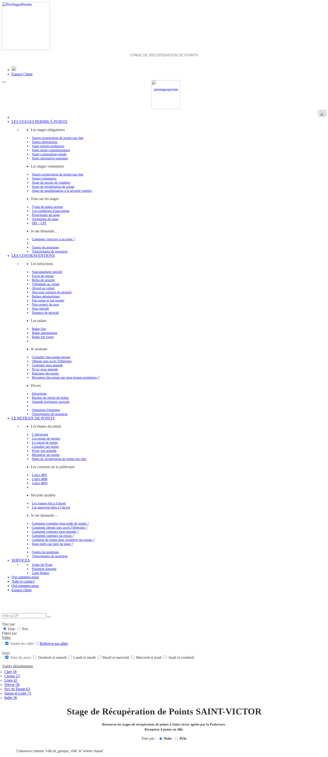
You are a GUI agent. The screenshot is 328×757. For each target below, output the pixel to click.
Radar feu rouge (43, 337)
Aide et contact (23, 581)
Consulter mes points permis (51, 357)
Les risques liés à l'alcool (49, 503)
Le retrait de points (45, 442)
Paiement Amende (44, 569)
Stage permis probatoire (48, 146)
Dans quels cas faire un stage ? (52, 544)
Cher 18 (10, 672)
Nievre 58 (11, 685)
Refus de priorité (43, 280)
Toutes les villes (22, 644)
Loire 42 (10, 680)
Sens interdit (40, 308)
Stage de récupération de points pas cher (59, 459)
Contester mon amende (47, 365)
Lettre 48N (39, 475)
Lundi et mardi (84, 657)
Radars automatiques (46, 296)
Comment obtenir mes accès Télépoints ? (59, 527)
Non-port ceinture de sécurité (52, 292)
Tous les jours (20, 657)
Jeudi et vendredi (180, 657)
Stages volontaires (44, 178)
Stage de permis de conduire (51, 182)
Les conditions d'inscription (50, 211)
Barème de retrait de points (50, 398)
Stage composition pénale (49, 154)
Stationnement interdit (47, 272)
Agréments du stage (45, 219)
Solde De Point (42, 565)
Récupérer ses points (46, 455)
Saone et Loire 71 (17, 693)
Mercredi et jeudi (149, 657)
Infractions (39, 393)
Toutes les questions (45, 247)
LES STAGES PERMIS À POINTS (39, 122)
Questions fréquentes (46, 410)
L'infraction (40, 434)
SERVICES (21, 560)
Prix (24, 629)
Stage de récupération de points (53, 186)
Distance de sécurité (45, 313)
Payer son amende (44, 451)
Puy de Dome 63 (17, 689)
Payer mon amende (45, 369)
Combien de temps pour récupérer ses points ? (63, 540)
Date (11, 629)
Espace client (21, 590)
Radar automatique (44, 333)
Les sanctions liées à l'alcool (51, 507)
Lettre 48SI (40, 483)
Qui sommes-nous (25, 577)
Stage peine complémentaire (51, 150)
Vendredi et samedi (52, 657)
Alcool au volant (43, 288)
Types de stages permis (47, 207)
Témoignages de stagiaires (49, 251)
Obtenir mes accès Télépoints (52, 361)
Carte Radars (40, 573)
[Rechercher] (49, 617)
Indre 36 (10, 698)
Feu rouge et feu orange (48, 300)
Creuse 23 (12, 676)
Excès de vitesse (43, 276)
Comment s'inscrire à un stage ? (53, 239)
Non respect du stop (45, 304)
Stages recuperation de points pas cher (58, 138)
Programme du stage (46, 215)
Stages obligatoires (44, 142)
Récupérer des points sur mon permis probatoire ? (65, 377)
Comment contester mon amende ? (55, 531)
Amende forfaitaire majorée (51, 402)
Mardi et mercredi (115, 657)
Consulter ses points (45, 446)
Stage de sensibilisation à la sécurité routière (62, 191)
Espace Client (22, 74)
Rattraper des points (45, 373)
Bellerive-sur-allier (54, 644)
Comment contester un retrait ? (53, 536)
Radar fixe (39, 329)
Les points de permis (46, 438)
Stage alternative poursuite (50, 158)
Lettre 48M (39, 479)
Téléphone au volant (46, 284)
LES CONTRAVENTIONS (33, 256)
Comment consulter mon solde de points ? (60, 523)
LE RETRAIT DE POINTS (33, 418)
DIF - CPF (39, 223)
